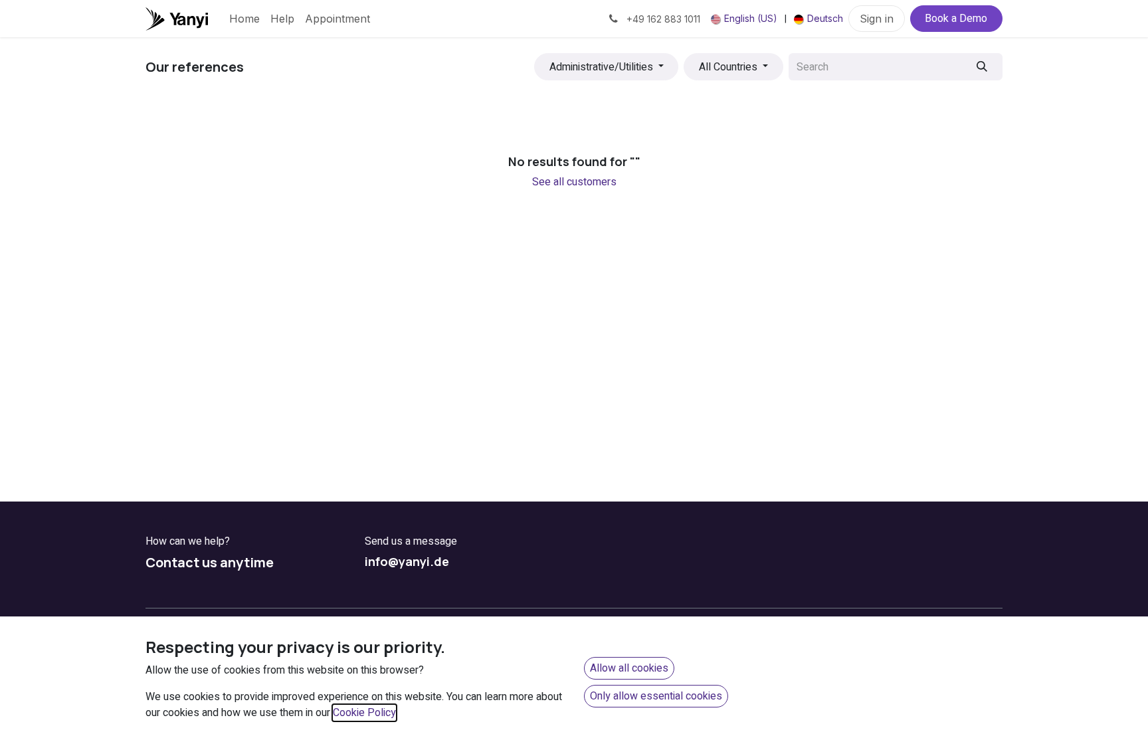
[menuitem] (244, 18)
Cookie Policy (364, 713)
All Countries (728, 67)
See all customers (574, 182)
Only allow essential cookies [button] (656, 696)
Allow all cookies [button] (629, 668)
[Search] (982, 66)
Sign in (877, 18)
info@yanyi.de (407, 561)
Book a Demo (956, 19)
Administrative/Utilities (601, 67)
